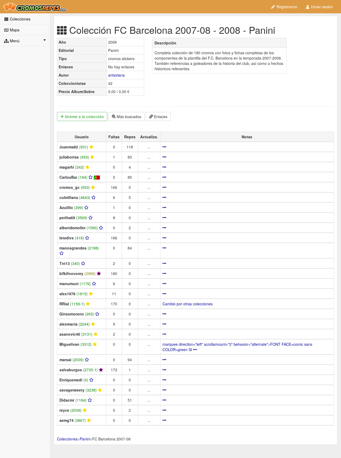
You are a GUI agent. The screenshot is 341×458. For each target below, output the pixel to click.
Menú (14, 40)
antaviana (116, 75)
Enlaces (160, 116)
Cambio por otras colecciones (188, 303)
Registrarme (286, 6)
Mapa (14, 29)
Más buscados (128, 116)
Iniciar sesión (321, 6)
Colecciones (19, 19)
